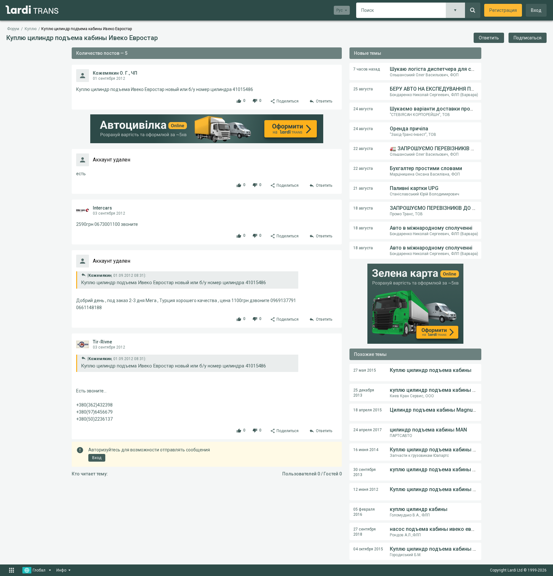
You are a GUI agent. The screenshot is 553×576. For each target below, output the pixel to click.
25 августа (363, 89)
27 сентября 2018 (364, 532)
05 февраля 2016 (364, 512)
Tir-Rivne (102, 341)
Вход (536, 10)
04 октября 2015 (368, 549)
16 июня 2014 (365, 450)
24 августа (363, 109)
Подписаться (527, 37)
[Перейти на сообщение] (83, 274)
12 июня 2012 (365, 489)
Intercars (102, 207)
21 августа (363, 188)
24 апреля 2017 (367, 430)
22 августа (363, 148)
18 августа (363, 208)
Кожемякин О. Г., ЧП (115, 73)
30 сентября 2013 (364, 472)
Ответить (489, 37)
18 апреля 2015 (367, 410)
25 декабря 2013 (363, 393)
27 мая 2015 (364, 370)
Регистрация (503, 10)
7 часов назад (366, 69)
